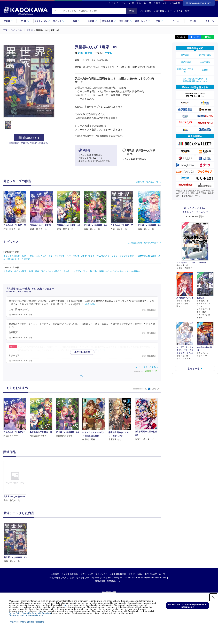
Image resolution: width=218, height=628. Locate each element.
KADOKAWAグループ (155, 574)
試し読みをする (31, 137)
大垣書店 (185, 55)
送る (209, 37)
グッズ (193, 21)
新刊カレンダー (164, 11)
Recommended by (139, 389)
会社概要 (55, 574)
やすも (108, 52)
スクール (209, 21)
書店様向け (121, 574)
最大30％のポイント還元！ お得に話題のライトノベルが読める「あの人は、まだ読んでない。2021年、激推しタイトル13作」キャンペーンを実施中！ (72, 271)
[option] (16, 481)
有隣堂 (205, 70)
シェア (196, 37)
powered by (139, 371)
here (65, 605)
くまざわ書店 (185, 62)
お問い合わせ (76, 578)
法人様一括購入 (136, 574)
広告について (87, 574)
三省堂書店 (205, 62)
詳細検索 (147, 11)
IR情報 (64, 574)
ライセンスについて (104, 574)
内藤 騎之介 (85, 52)
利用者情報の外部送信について (109, 581)
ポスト (183, 37)
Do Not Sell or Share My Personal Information (145, 578)
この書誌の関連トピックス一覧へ (143, 242)
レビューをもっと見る (145, 367)
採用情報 (74, 574)
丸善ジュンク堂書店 (185, 70)
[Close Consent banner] (213, 597)
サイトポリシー (115, 578)
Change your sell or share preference (26, 615)
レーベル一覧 (145, 3)
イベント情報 (183, 11)
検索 (131, 11)
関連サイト (161, 3)
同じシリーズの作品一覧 (147, 182)
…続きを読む (89, 304)
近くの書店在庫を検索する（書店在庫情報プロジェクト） (195, 80)
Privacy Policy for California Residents (26, 622)
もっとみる (193, 368)
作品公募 (176, 3)
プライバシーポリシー (95, 578)
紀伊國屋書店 (205, 55)
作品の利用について (59, 578)
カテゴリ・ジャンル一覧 (122, 3)
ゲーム (176, 21)
